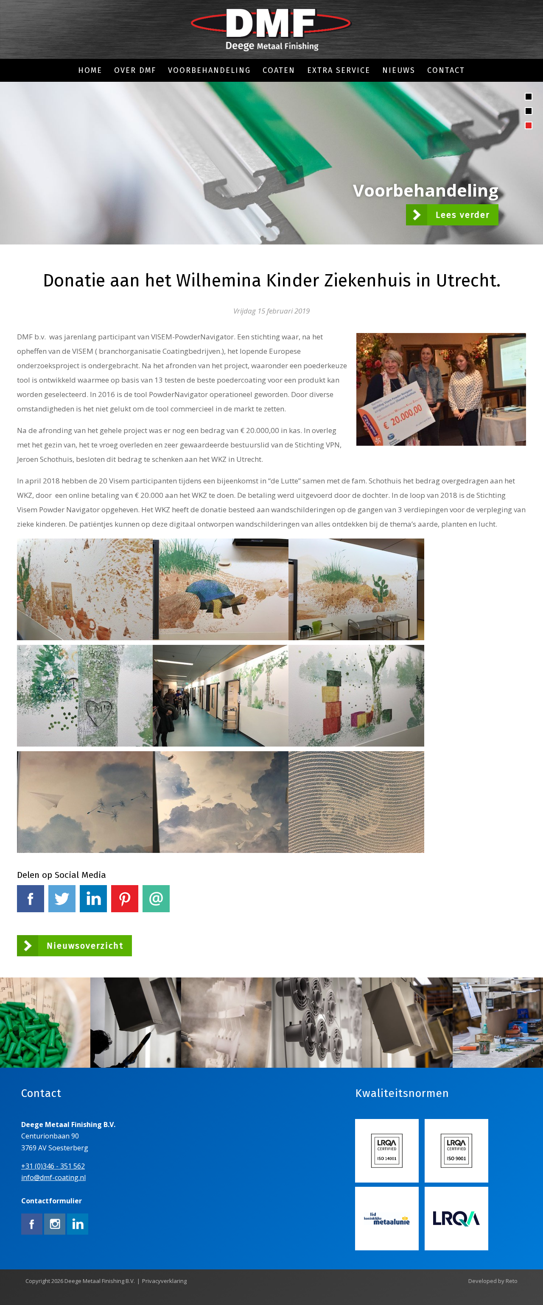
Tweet (62, 919)
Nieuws (398, 70)
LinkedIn (94, 919)
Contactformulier (51, 1200)
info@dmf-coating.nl (53, 1177)
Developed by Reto (493, 1281)
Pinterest (124, 919)
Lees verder (463, 215)
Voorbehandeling (209, 70)
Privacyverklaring (164, 1281)
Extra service (338, 70)
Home (90, 70)
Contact (446, 70)
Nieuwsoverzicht (85, 946)
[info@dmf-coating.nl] (271, 30)
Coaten (279, 70)
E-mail (156, 919)
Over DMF (135, 70)
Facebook (30, 919)
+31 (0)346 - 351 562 (53, 1166)
